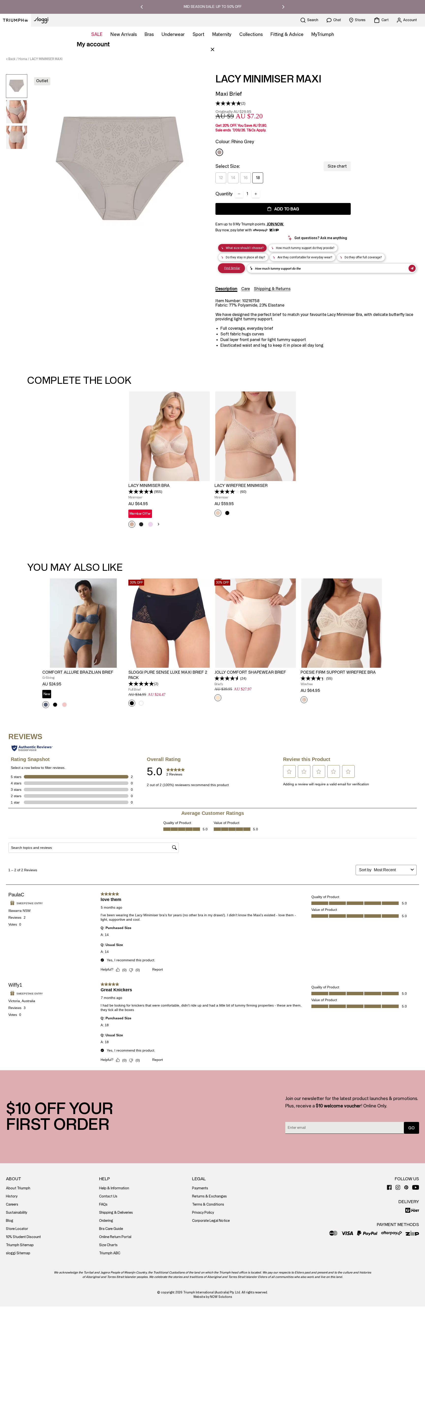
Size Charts (108, 1245)
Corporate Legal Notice (211, 1221)
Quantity (224, 193)
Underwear (173, 34)
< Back (10, 59)
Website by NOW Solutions (212, 1297)
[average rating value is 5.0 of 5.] (228, 103)
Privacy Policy (203, 1212)
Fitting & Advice (287, 34)
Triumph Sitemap (20, 1245)
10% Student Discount (23, 1237)
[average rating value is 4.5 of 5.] (227, 678)
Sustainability (16, 1212)
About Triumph (18, 1188)
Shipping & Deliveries (116, 1212)
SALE (97, 34)
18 (258, 178)
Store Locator (17, 1229)
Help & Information (114, 1188)
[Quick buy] (204, 482)
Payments (200, 1188)
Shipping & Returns (272, 289)
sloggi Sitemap (18, 1253)
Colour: (234, 141)
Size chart (337, 166)
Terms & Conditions (208, 1204)
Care (245, 289)
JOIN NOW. (275, 224)
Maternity (221, 34)
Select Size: (227, 166)
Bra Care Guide (111, 1229)
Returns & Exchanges (209, 1196)
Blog (9, 1221)
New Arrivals (123, 34)
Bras (149, 34)
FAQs (103, 1204)
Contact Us (108, 1196)
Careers (12, 1204)
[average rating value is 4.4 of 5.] (313, 678)
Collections (251, 34)
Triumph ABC (109, 1253)
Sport (198, 34)
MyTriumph (322, 34)
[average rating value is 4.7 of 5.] (141, 491)
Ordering (106, 1221)
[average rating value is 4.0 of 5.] (227, 491)
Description (226, 289)
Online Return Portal (115, 1237)
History (11, 1196)
